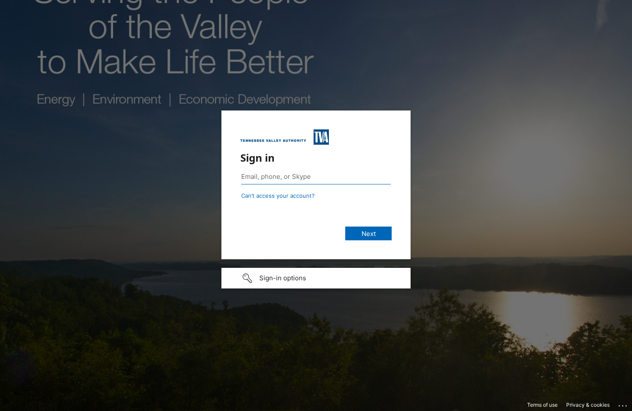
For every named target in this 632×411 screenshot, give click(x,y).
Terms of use (542, 405)
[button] (316, 278)
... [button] (623, 403)
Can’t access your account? (278, 195)
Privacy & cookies (588, 405)
